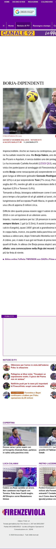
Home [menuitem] (11, 26)
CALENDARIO (47, 2)
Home (6, 2)
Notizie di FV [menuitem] (23, 26)
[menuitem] (3, 26)
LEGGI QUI (45, 163)
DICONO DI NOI (18, 2)
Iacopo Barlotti (12, 142)
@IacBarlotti (31, 142)
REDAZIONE (33, 2)
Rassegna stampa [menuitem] (41, 26)
